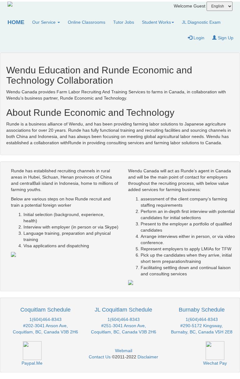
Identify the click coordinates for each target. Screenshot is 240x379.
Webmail (123, 350)
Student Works (156, 22)
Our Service (44, 22)
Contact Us (100, 356)
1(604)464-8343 (45, 319)
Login (198, 37)
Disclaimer (148, 356)
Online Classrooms (86, 22)
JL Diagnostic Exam (201, 22)
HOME (16, 22)
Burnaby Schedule (202, 310)
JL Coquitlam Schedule (123, 310)
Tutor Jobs (123, 22)
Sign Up (225, 37)
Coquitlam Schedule (45, 310)
